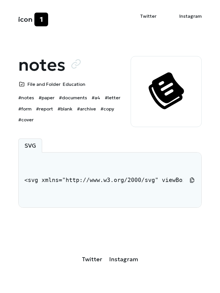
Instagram (190, 16)
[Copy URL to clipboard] (76, 64)
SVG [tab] (30, 145)
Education (74, 84)
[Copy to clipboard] (192, 180)
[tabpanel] (110, 180)
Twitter (148, 16)
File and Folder (44, 84)
